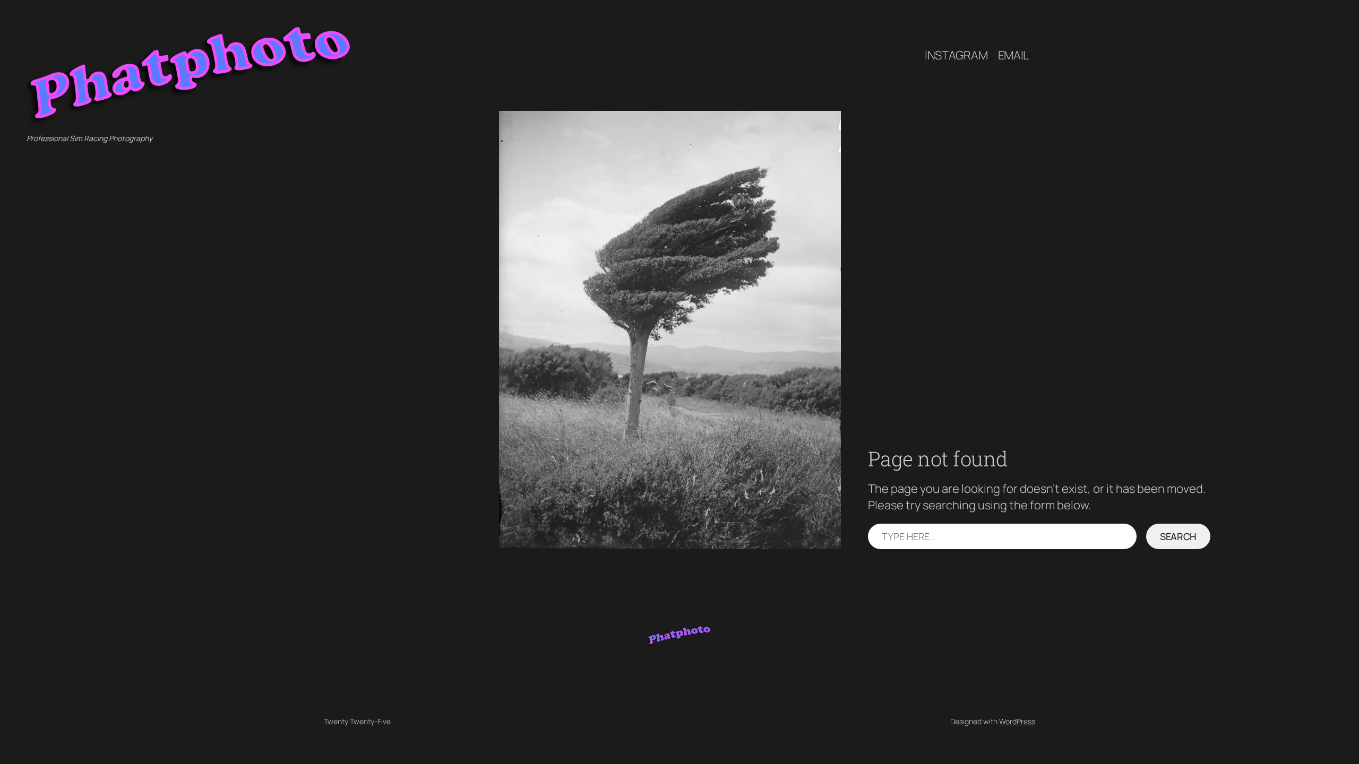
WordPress (1017, 721)
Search (1178, 536)
